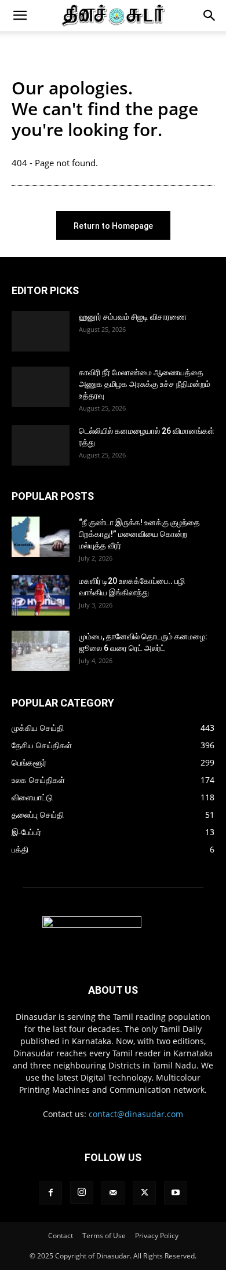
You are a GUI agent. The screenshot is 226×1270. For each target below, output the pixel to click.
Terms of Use (104, 1235)
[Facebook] (50, 1193)
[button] (19, 15)
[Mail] (113, 1193)
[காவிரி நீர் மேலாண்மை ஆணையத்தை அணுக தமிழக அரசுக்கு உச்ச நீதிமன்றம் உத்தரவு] (41, 387)
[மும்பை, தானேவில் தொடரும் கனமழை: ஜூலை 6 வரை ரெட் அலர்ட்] (41, 651)
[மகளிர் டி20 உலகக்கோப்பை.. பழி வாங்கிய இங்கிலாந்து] (41, 595)
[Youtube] (175, 1193)
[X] (144, 1193)
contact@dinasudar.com (136, 1113)
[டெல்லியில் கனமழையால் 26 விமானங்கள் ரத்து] (41, 445)
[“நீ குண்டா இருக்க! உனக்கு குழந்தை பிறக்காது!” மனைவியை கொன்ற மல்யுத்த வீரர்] (41, 537)
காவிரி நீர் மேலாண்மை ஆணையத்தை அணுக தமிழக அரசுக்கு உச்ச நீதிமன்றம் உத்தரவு (144, 384)
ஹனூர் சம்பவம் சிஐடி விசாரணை (133, 316)
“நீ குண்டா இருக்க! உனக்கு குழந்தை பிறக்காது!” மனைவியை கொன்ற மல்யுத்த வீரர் (139, 534)
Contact (60, 1235)
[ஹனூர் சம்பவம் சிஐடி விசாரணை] (41, 331)
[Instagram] (81, 1192)
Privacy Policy (156, 1235)
